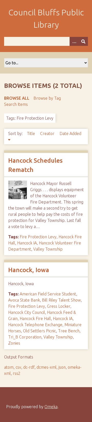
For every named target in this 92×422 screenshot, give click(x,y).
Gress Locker (58, 306)
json (62, 367)
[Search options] (74, 41)
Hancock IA (27, 243)
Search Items (16, 104)
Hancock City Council (26, 312)
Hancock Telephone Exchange (35, 324)
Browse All (16, 98)
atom (9, 367)
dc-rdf (28, 367)
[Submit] (83, 41)
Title (31, 133)
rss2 (16, 373)
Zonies (14, 343)
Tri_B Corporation (24, 337)
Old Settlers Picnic (39, 330)
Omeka (50, 406)
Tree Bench (68, 330)
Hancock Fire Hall (35, 318)
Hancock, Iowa (28, 269)
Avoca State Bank (24, 300)
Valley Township (48, 249)
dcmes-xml (46, 367)
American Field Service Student (48, 294)
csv (18, 367)
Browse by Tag (47, 98)
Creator (47, 133)
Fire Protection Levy (38, 236)
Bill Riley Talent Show (61, 300)
